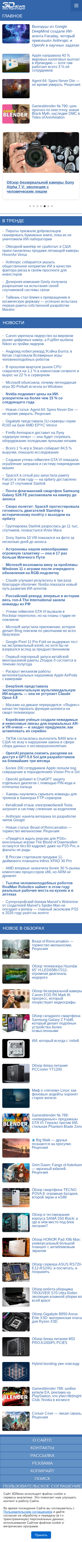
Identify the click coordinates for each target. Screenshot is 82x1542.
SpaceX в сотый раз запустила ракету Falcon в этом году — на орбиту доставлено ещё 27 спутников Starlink (39, 479)
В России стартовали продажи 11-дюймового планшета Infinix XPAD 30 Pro (37, 859)
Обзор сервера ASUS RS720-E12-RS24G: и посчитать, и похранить (57, 1268)
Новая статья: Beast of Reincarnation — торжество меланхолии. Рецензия (37, 829)
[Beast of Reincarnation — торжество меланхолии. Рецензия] (16, 949)
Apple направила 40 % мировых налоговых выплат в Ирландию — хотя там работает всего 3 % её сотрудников (56, 63)
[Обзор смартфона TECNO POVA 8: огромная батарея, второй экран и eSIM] (16, 1197)
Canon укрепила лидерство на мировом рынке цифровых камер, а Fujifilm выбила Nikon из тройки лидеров (37, 340)
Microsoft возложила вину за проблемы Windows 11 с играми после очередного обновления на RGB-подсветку (40, 569)
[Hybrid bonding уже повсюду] (16, 1371)
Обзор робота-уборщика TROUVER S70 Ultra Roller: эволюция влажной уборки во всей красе (57, 1294)
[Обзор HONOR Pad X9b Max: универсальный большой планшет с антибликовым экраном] (16, 1247)
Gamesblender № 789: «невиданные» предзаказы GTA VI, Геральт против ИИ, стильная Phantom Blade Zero (57, 1120)
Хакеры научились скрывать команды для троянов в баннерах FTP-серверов (39, 796)
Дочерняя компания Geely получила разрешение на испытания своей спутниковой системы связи (34, 286)
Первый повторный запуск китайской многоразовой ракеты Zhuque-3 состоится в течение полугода (39, 660)
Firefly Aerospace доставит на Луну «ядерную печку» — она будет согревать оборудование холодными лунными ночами (39, 437)
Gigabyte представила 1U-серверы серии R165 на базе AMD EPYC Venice (39, 423)
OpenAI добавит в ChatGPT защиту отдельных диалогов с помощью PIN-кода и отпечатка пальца (38, 783)
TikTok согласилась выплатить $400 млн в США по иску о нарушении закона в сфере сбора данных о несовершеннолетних (39, 742)
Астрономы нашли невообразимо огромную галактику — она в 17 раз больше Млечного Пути (35, 553)
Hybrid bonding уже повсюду (55, 1364)
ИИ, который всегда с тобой (55, 1041)
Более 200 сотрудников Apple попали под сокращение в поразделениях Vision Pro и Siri (41, 770)
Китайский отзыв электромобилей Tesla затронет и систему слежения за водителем (39, 807)
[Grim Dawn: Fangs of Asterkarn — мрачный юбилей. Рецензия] (16, 1172)
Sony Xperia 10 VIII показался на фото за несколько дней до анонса (38, 540)
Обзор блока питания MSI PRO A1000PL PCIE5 (53, 1341)
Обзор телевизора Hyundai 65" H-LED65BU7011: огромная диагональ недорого (54, 971)
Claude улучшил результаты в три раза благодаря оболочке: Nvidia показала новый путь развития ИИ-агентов (39, 584)
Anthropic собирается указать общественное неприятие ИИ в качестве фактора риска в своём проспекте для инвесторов (36, 268)
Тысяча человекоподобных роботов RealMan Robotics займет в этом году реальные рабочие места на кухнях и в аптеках (37, 888)
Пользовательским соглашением (27, 1512)
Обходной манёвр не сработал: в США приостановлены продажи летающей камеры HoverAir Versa (40, 251)
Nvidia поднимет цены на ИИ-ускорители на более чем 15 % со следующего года (32, 398)
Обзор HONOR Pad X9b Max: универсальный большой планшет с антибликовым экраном (56, 1245)
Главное (12, 16)
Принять (41, 1535)
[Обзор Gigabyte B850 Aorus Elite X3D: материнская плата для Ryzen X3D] (16, 1321)
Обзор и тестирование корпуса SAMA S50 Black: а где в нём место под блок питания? (55, 1220)
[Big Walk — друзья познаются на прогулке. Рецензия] (16, 1148)
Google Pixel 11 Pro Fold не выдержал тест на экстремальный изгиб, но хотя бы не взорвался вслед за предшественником (40, 645)
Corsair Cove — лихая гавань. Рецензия (57, 1415)
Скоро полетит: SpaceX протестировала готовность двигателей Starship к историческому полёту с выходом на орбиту (40, 513)
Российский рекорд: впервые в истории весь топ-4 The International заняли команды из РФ (40, 600)
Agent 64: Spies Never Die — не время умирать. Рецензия (56, 83)
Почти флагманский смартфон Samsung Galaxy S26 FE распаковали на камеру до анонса (40, 495)
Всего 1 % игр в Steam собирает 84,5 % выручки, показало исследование (37, 450)
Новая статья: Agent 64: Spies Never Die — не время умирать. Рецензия (40, 412)
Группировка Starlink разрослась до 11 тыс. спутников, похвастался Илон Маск (40, 528)
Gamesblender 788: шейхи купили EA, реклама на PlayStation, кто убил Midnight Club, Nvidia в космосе (56, 1394)
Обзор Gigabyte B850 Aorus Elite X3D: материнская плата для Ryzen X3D (57, 1317)
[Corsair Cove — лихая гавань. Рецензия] (16, 1421)
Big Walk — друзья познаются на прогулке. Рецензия (52, 1143)
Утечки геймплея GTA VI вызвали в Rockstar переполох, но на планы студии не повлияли (39, 616)
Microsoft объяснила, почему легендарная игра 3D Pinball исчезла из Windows (39, 384)
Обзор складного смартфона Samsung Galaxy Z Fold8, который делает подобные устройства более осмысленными (56, 1023)
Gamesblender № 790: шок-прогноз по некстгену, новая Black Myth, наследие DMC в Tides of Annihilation (56, 111)
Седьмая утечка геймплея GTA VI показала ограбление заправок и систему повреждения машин (41, 464)
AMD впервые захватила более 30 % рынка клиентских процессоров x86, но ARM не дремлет (41, 871)
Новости (13, 322)
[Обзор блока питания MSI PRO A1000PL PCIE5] (16, 1346)
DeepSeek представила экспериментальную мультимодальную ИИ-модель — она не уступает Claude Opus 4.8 (39, 692)
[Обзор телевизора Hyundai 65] (16, 974)
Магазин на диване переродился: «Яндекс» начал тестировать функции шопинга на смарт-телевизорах (40, 708)
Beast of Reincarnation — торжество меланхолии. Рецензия (52, 945)
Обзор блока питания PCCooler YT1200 (50, 1067)
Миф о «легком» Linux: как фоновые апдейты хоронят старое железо (55, 1094)
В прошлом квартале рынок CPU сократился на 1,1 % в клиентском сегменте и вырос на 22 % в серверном (40, 371)
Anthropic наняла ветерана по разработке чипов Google (39, 818)
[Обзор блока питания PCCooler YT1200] (16, 1073)
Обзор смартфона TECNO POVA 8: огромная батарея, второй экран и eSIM (55, 1193)
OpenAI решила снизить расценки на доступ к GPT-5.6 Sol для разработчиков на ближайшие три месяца (38, 757)
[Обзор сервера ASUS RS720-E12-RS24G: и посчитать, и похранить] (16, 1272)
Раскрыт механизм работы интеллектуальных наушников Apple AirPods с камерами (39, 675)
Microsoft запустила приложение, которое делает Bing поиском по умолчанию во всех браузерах (39, 630)
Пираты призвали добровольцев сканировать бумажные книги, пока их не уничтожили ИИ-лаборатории (37, 235)
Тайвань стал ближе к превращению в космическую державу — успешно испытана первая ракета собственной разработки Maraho (39, 303)
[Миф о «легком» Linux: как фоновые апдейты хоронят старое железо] (16, 1098)
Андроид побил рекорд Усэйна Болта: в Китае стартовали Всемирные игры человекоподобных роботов (37, 355)
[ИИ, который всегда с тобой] (16, 1048)
